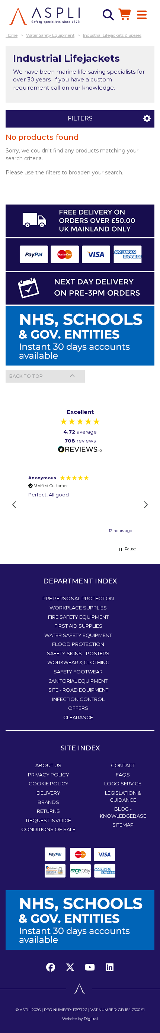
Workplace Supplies (78, 608)
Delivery (48, 793)
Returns (48, 811)
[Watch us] (90, 967)
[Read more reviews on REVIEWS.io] (80, 450)
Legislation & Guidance (123, 796)
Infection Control (78, 699)
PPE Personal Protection (78, 598)
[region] (80, 505)
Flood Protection (78, 644)
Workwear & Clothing (78, 662)
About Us (48, 765)
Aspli (25, 1009)
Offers (78, 708)
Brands (48, 802)
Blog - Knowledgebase (123, 812)
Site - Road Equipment (78, 690)
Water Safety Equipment (78, 635)
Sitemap (123, 825)
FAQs (123, 775)
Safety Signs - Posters (78, 653)
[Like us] (52, 967)
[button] (14, 505)
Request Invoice (48, 820)
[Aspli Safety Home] (44, 15)
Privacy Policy (48, 775)
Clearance (78, 717)
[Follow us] (70, 967)
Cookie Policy (48, 783)
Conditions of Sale (48, 829)
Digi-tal (91, 1018)
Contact (123, 765)
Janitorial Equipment (78, 681)
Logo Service (122, 783)
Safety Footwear (78, 672)
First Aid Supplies (78, 626)
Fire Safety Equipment (78, 617)
